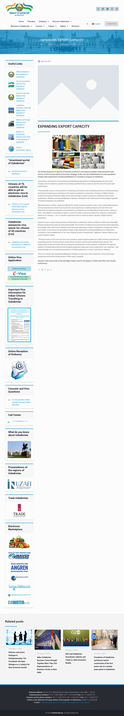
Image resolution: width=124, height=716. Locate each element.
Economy (51, 44)
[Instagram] (112, 9)
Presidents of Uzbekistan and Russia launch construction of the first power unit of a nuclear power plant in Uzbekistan (104, 663)
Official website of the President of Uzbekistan (22, 74)
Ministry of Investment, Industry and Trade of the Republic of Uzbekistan (23, 137)
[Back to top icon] (114, 712)
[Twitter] (103, 9)
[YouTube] (107, 9)
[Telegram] (116, 9)
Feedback (86, 702)
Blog (42, 44)
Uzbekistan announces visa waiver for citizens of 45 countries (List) (21, 244)
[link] (19, 273)
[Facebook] (98, 9)
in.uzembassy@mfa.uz (48, 702)
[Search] (87, 23)
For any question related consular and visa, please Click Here (21, 402)
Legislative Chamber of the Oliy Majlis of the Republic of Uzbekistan (23, 110)
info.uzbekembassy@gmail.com (69, 702)
